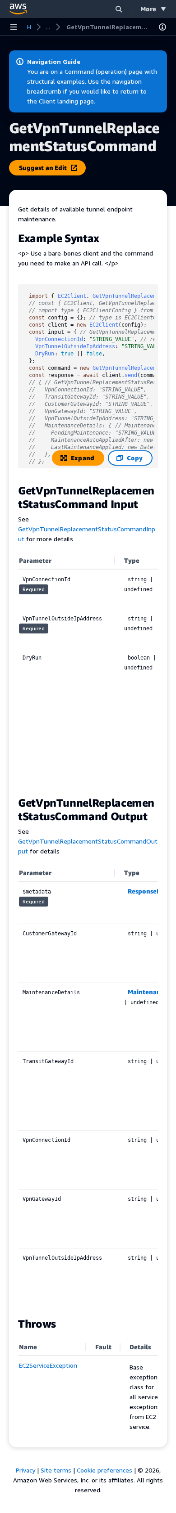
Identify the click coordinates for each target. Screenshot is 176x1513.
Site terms (56, 1470)
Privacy (25, 1470)
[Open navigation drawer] (13, 27)
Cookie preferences (104, 1470)
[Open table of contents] (162, 27)
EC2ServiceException (48, 1365)
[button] (118, 9)
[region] (88, 669)
